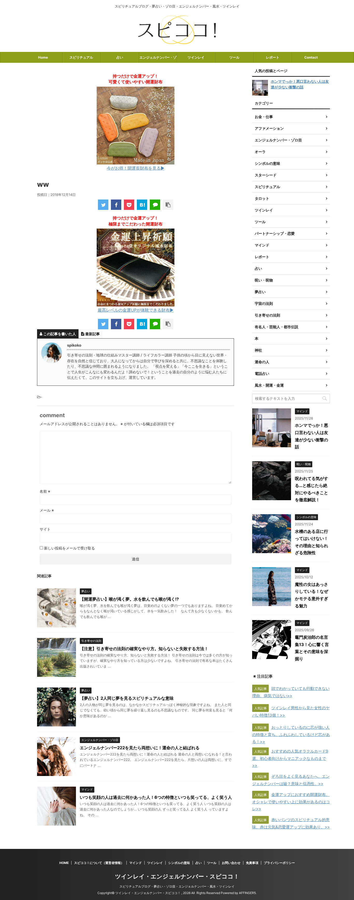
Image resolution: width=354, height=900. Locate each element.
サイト (45, 529)
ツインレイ (196, 57)
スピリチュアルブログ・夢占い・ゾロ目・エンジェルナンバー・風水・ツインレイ (177, 886)
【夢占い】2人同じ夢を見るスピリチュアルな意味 (127, 698)
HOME (64, 863)
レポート (272, 57)
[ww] (142, 205)
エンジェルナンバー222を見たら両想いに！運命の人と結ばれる (140, 747)
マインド (135, 863)
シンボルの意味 (179, 863)
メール (47, 510)
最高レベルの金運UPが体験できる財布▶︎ (136, 310)
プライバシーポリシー (279, 863)
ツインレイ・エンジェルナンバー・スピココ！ (177, 876)
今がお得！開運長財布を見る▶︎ (136, 168)
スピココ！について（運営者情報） (99, 863)
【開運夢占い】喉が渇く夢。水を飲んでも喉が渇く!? (129, 599)
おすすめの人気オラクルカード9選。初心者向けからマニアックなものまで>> (290, 758)
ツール (234, 57)
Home (43, 57)
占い (119, 57)
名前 (45, 491)
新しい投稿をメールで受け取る (69, 548)
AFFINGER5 (247, 893)
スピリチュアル (81, 57)
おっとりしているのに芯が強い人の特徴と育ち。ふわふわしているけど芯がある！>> (291, 734)
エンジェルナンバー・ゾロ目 (157, 59)
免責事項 (252, 863)
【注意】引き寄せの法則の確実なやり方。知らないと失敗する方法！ (144, 648)
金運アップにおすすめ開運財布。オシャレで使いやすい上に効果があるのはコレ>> (291, 801)
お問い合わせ (231, 863)
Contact (311, 57)
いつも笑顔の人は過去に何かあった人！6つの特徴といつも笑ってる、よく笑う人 (156, 797)
